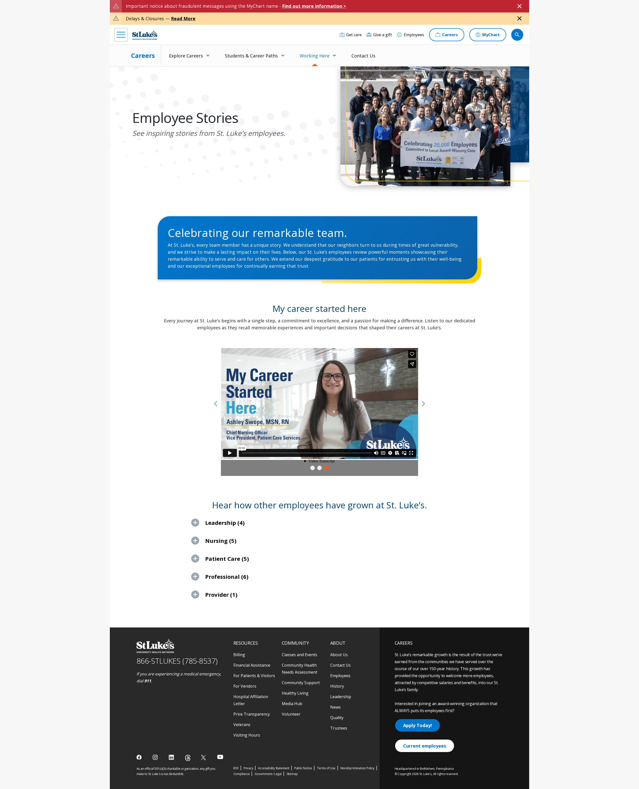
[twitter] (204, 757)
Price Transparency (251, 714)
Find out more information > (314, 6)
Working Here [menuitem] (314, 56)
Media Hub (292, 703)
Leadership (340, 696)
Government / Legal (268, 774)
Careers (143, 55)
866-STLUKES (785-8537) (177, 661)
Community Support (301, 682)
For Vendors (244, 686)
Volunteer (291, 714)
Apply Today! (417, 725)
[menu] (121, 35)
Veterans (241, 724)
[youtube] (220, 757)
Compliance (241, 774)
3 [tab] (326, 468)
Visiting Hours (246, 735)
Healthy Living (295, 693)
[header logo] (144, 34)
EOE (236, 768)
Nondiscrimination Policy (357, 768)
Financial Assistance (251, 665)
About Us (339, 654)
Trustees (338, 728)
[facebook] (140, 757)
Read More (183, 18)
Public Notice (303, 768)
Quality (336, 717)
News (335, 707)
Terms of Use (326, 768)
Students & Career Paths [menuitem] (251, 56)
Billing (239, 654)
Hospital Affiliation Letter (250, 700)
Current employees (424, 746)
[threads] (188, 758)
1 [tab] (312, 468)
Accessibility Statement (273, 768)
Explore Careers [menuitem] (186, 56)
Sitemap (292, 774)
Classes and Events (299, 654)
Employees (340, 675)
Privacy (248, 768)
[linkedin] (172, 757)
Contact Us (363, 56)
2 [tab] (319, 468)
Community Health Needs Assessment (299, 668)
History (337, 686)
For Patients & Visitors (254, 675)
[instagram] (156, 757)
